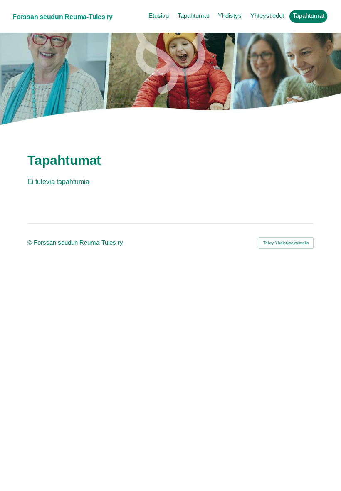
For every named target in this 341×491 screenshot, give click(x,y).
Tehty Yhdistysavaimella (286, 243)
